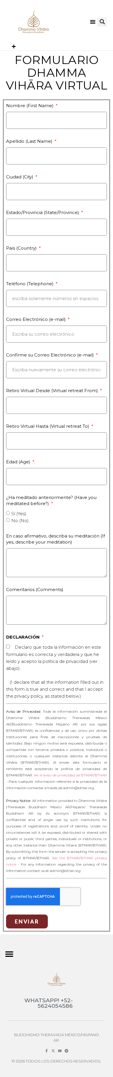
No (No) (20, 520)
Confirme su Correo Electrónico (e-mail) (50, 355)
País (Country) (22, 248)
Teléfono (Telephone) (30, 283)
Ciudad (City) (20, 177)
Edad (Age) (19, 462)
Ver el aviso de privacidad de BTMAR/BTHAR (70, 775)
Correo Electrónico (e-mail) (36, 319)
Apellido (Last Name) (30, 141)
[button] (92, 21)
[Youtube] (60, 1051)
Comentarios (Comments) (34, 589)
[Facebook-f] (46, 1051)
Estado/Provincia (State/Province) (43, 212)
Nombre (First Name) (30, 105)
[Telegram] (66, 1051)
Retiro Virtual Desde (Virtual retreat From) (52, 390)
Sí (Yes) (18, 513)
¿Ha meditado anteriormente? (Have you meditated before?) (51, 500)
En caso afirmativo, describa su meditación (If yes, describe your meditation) (55, 539)
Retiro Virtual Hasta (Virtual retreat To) (48, 426)
